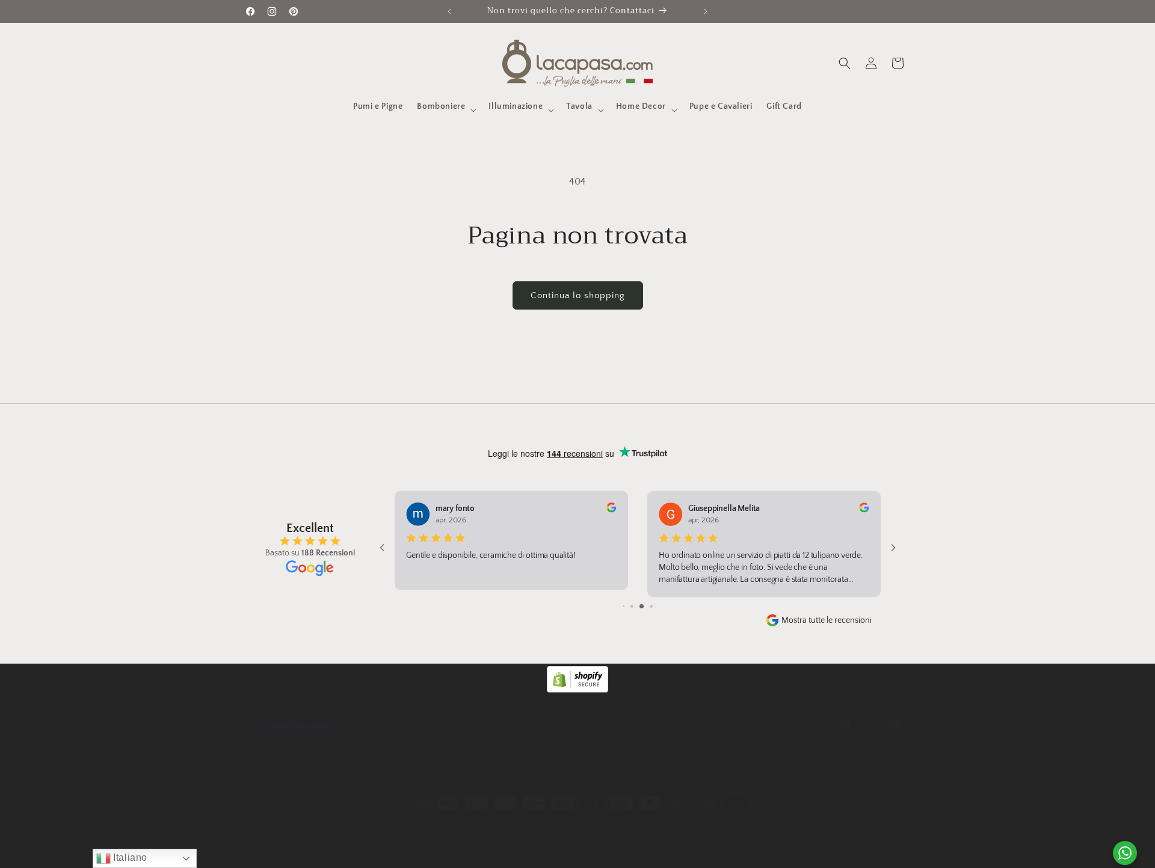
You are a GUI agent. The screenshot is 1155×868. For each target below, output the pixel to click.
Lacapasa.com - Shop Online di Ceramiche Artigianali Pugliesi (411, 825)
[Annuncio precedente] (449, 11)
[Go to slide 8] (631, 606)
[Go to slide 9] (641, 606)
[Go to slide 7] (623, 606)
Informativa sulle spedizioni (529, 838)
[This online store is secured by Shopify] (577, 689)
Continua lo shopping (578, 295)
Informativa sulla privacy (716, 825)
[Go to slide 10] (651, 606)
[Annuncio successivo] (705, 11)
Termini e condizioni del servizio (820, 825)
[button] (445, 110)
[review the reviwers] (611, 510)
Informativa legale (652, 838)
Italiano (129, 857)
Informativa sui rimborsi (627, 825)
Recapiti (599, 838)
